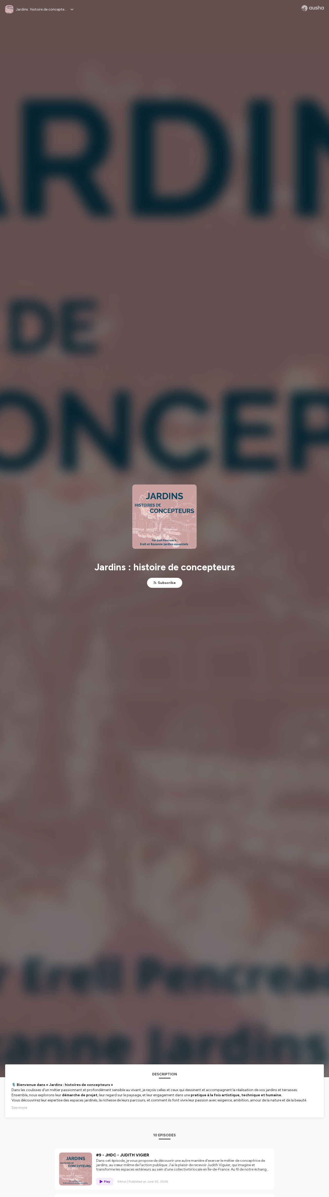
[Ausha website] (312, 8)
